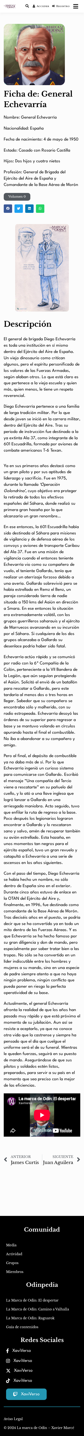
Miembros (14, 1272)
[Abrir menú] (75, 6)
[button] (17, 197)
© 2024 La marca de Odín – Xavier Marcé (39, 1428)
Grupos (12, 1263)
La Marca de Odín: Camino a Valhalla (37, 1309)
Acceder (43, 6)
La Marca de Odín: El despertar (32, 1300)
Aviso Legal (13, 1419)
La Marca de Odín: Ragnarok (30, 1318)
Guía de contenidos (22, 1327)
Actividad (14, 1254)
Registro (63, 6)
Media (11, 1245)
